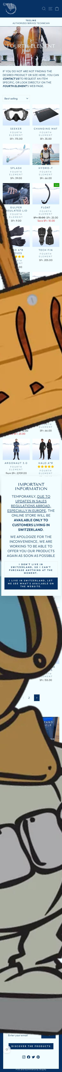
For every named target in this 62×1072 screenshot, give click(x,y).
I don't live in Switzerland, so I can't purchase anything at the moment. (31, 568)
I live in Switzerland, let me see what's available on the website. (31, 583)
